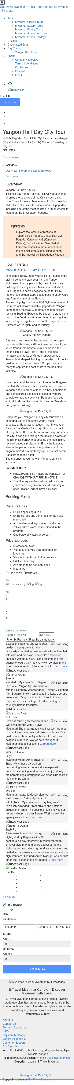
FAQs (18, 75)
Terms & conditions (26, 63)
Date (6, 914)
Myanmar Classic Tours (29, 22)
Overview (11, 170)
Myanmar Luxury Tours (29, 25)
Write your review (16, 630)
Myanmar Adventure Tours (31, 33)
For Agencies (11, 1046)
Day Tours (14, 48)
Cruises (12, 41)
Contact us (21, 67)
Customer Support (14, 1042)
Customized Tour (18, 44)
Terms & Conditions (14, 1027)
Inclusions (34, 170)
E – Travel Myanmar (40, 1079)
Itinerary (23, 170)
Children (8, 949)
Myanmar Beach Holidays (30, 37)
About (11, 56)
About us (8, 1020)
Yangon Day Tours (26, 52)
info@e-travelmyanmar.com (54, 1057)
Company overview (26, 59)
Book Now (10, 102)
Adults (7, 934)
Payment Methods (14, 1035)
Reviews (20, 71)
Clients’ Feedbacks (14, 1039)
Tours (11, 18)
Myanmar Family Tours (29, 29)
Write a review (13, 904)
